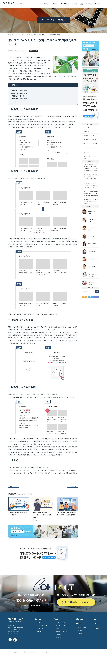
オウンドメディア (60, 634)
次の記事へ (72, 486)
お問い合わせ (79, 602)
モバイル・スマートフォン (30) (90, 157)
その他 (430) (87, 152)
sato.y (89, 251)
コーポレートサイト (61, 623)
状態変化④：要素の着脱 (19, 99)
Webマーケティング (42, 625)
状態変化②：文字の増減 (19, 93)
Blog (94, 619)
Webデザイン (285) (89, 135)
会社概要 (80, 630)
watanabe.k (91, 211)
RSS (84, 297)
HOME (9, 34)
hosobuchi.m (91, 219)
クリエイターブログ (23, 34)
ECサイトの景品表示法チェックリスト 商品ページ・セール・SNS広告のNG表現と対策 (91, 193)
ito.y (89, 266)
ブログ (15, 34)
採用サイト (58, 637)
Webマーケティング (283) (90, 143)
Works (56, 619)
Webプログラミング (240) (90, 139)
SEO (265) (86, 131)
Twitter (90, 297)
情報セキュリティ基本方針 (30, 652)
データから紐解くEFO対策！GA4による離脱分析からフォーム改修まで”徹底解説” (91, 177)
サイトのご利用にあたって (14, 652)
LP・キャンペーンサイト (62, 631)
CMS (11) (86, 127)
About (78, 623)
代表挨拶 (80, 633)
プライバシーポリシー (45, 652)
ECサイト (58, 628)
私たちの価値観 (82, 627)
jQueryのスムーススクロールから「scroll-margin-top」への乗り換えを (91, 201)
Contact (96, 628)
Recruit (95, 623)
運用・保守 (40, 631)
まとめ (13, 101)
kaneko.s (90, 259)
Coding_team (91, 274)
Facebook (96, 297)
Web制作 (39, 623)
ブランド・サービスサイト (62, 625)
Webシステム (40, 628)
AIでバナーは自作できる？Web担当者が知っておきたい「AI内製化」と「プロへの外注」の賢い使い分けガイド (91, 167)
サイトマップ (56, 652)
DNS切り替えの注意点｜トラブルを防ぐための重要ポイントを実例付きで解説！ (91, 185)
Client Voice (80, 619)
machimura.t (91, 228)
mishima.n (90, 236)
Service (38, 619)
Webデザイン (33, 50)
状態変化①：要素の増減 (19, 91)
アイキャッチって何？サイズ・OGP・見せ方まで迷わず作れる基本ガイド (43, 515)
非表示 (18, 85)
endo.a (89, 243)
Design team (24, 50)
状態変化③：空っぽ (17, 96)
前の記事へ (14, 486)
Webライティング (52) (89, 148)
